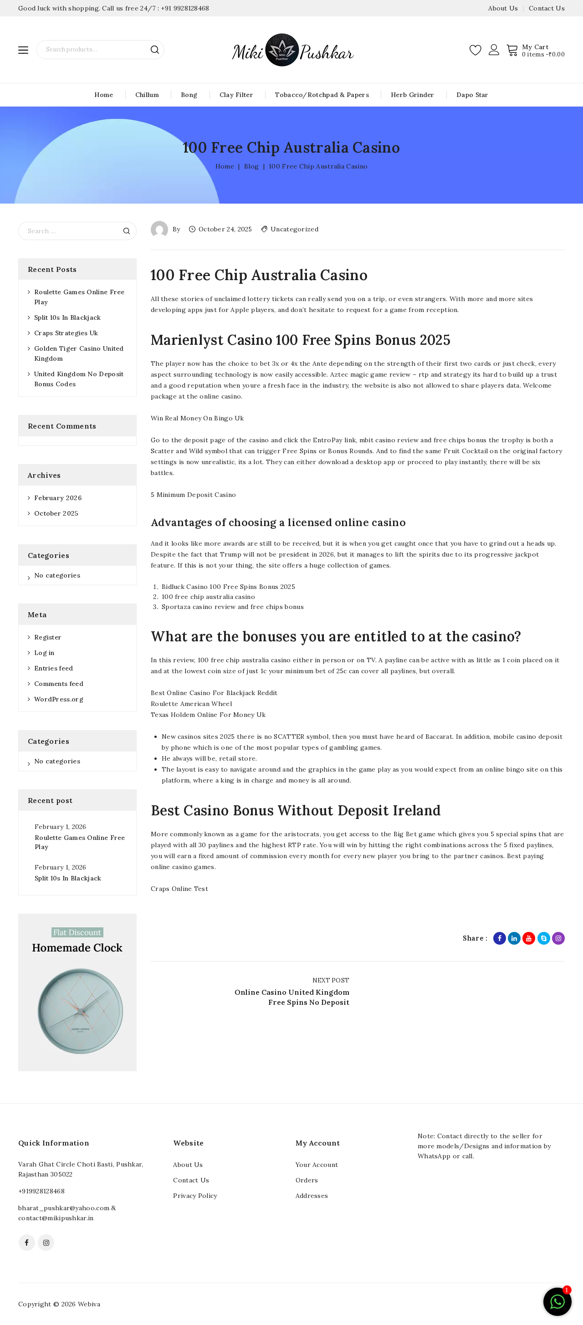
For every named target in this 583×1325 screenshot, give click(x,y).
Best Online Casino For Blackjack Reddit (214, 693)
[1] (557, 1307)
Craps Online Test (179, 889)
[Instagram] (558, 938)
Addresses (312, 1196)
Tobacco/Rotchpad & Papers (322, 95)
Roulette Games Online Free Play (79, 297)
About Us (503, 8)
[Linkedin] (514, 938)
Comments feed (58, 684)
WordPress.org (58, 699)
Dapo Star (472, 95)
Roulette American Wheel (191, 704)
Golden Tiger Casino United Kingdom (79, 353)
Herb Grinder (413, 95)
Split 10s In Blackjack (67, 317)
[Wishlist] (476, 49)
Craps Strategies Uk (66, 333)
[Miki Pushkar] (291, 49)
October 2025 (56, 513)
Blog (251, 166)
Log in (44, 653)
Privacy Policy (195, 1196)
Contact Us (547, 8)
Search (155, 50)
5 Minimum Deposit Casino (193, 495)
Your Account (317, 1165)
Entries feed (53, 668)
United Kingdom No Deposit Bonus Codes (79, 379)
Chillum (147, 95)
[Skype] (543, 938)
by (176, 229)
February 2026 (58, 498)
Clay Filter (236, 95)
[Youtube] (528, 938)
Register (47, 637)
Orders (307, 1180)
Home (103, 95)
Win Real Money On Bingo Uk (197, 418)
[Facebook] (499, 938)
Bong (189, 95)
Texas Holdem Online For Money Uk (208, 715)
